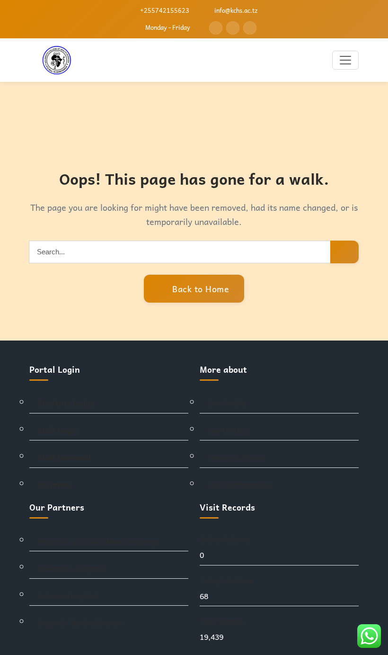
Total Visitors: (223, 621)
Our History (228, 430)
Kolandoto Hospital (70, 568)
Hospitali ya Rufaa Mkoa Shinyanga (98, 541)
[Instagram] (249, 28)
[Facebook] (215, 28)
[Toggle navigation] (345, 60)
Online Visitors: (226, 539)
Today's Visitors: (228, 580)
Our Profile (226, 403)
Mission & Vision (236, 457)
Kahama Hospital (67, 595)
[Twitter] (232, 28)
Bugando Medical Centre (80, 622)
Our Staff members (240, 485)
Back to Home (199, 289)
